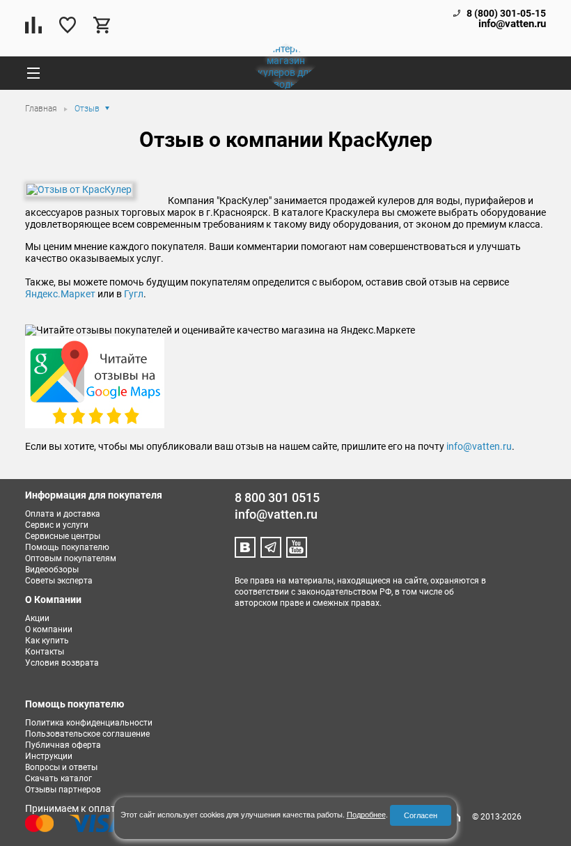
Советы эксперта (59, 581)
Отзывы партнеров (63, 789)
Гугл (133, 293)
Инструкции (48, 756)
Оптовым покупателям (70, 558)
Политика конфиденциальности (88, 723)
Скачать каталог (58, 778)
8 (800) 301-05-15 (506, 13)
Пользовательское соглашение (87, 734)
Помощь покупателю (67, 547)
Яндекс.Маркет (60, 293)
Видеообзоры (52, 569)
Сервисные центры (62, 536)
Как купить (47, 640)
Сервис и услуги (56, 525)
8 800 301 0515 (277, 497)
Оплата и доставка (62, 514)
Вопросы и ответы (61, 767)
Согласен (420, 815)
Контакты (44, 652)
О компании (48, 629)
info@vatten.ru (512, 24)
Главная (42, 108)
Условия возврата (62, 663)
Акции (37, 618)
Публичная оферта (63, 745)
